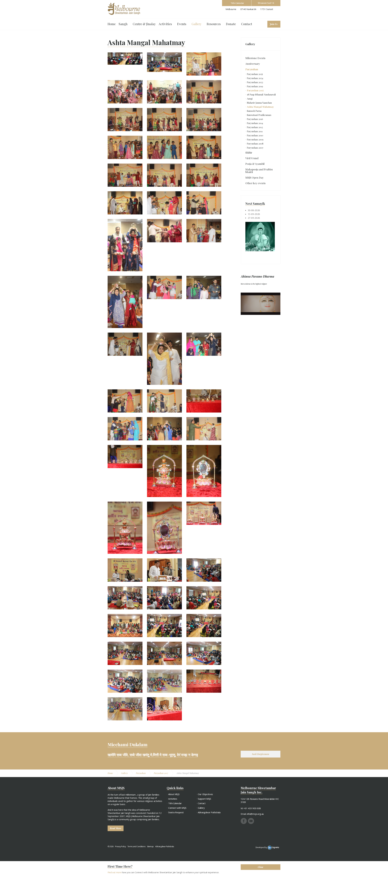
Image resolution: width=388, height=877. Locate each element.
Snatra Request (176, 812)
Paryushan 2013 (255, 127)
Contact (246, 24)
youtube (251, 821)
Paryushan (251, 69)
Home (112, 24)
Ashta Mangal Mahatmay (260, 106)
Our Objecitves (205, 794)
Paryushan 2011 (255, 131)
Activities (165, 24)
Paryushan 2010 (255, 135)
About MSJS (173, 794)
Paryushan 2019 (255, 86)
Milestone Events (255, 58)
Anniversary (252, 63)
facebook (244, 821)
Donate (231, 24)
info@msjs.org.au (255, 813)
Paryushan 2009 (255, 139)
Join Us (273, 24)
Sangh (123, 24)
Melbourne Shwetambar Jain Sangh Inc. (124, 9)
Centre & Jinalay (144, 24)
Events (181, 24)
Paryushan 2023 (255, 82)
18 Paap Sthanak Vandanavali (261, 94)
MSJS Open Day (254, 177)
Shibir (248, 152)
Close (260, 867)
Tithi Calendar (237, 3)
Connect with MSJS (177, 808)
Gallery (196, 24)
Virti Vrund (251, 158)
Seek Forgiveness (260, 754)
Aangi (250, 98)
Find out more (114, 872)
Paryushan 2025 (255, 74)
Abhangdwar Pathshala (209, 812)
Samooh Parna (254, 110)
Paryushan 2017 (255, 90)
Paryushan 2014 (255, 123)
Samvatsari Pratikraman (259, 114)
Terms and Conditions (136, 846)
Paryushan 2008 (255, 143)
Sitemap (150, 846)
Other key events (255, 183)
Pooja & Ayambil (254, 163)
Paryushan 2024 (255, 78)
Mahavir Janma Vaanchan (259, 102)
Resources (214, 24)
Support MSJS (204, 799)
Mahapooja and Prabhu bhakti (259, 171)
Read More (115, 828)
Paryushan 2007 (255, 147)
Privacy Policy (120, 846)
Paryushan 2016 (255, 119)
